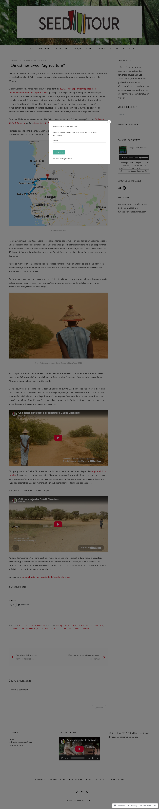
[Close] (109, 122)
